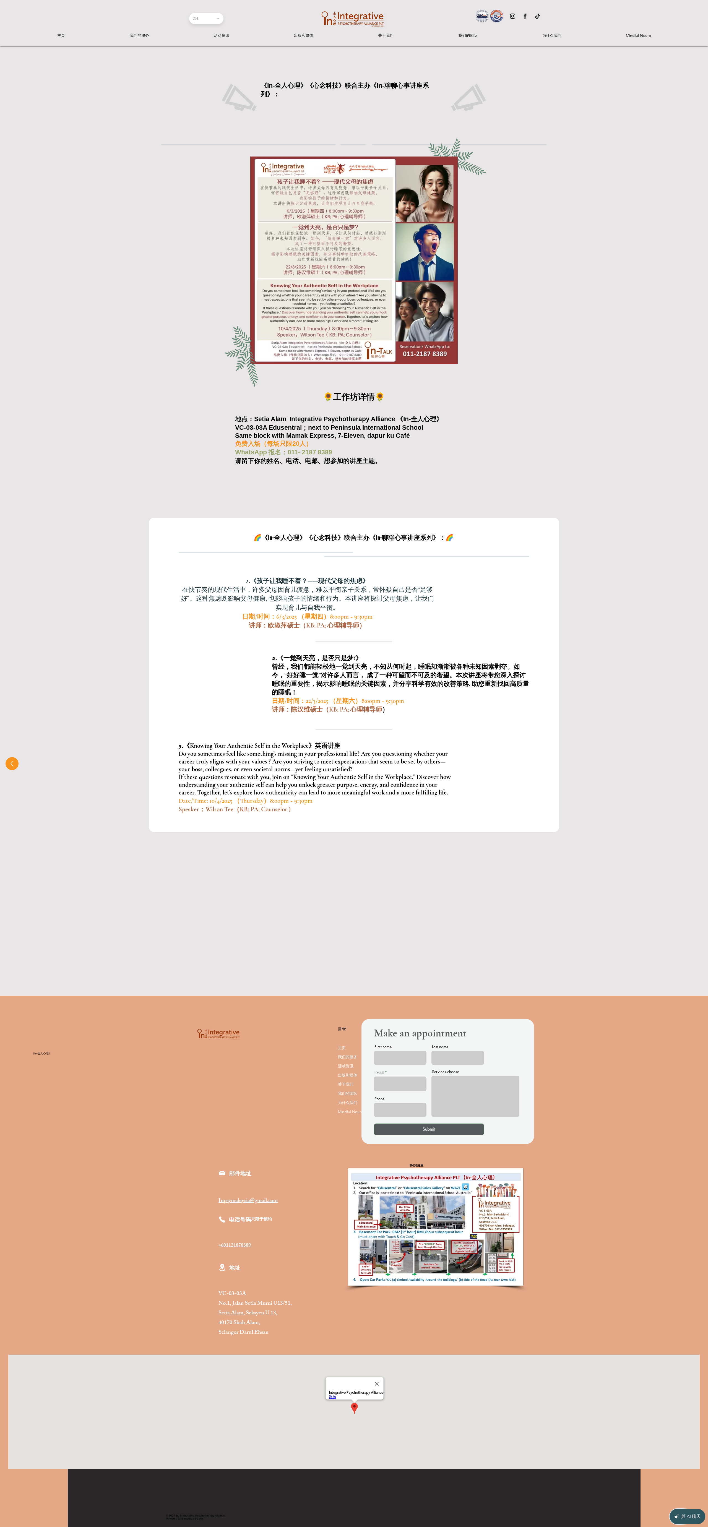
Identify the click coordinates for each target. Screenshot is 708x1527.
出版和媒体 (347, 1075)
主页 (342, 1047)
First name (383, 1047)
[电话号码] (222, 1219)
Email (379, 1073)
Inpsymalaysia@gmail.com (248, 1201)
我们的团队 (347, 1093)
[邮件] (222, 1173)
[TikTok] (537, 16)
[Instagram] (512, 16)
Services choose (445, 1072)
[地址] (222, 1267)
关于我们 (345, 1084)
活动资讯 (345, 1066)
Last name (440, 1047)
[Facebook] (525, 16)
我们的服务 (347, 1056)
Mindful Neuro (350, 1111)
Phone (379, 1099)
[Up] (12, 763)
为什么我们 (347, 1102)
